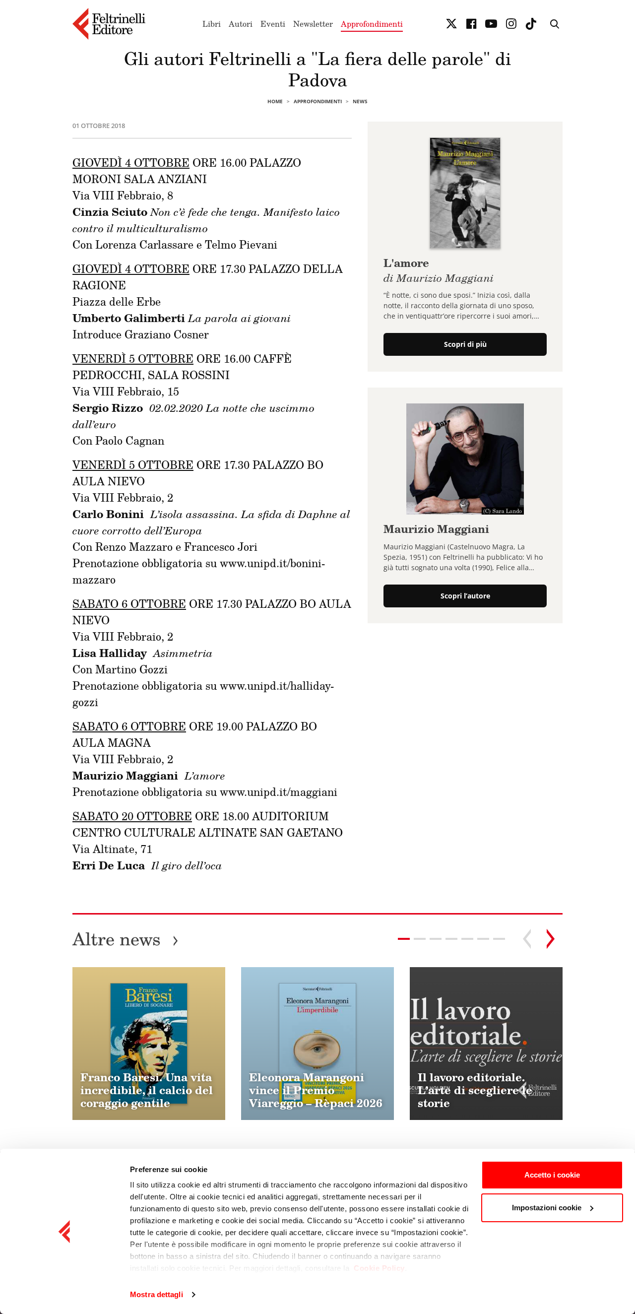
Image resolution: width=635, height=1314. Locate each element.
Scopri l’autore (465, 595)
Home (275, 101)
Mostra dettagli (156, 1294)
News (360, 101)
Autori (241, 24)
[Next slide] (551, 938)
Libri (211, 24)
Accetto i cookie (552, 1175)
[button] (420, 939)
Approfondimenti (372, 24)
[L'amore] (465, 192)
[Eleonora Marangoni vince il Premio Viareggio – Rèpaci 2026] (317, 1043)
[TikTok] (531, 24)
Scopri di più (465, 344)
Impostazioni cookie (546, 1207)
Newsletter (313, 24)
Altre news (125, 938)
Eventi (272, 24)
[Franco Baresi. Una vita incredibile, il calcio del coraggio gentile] (148, 1043)
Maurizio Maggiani (436, 528)
